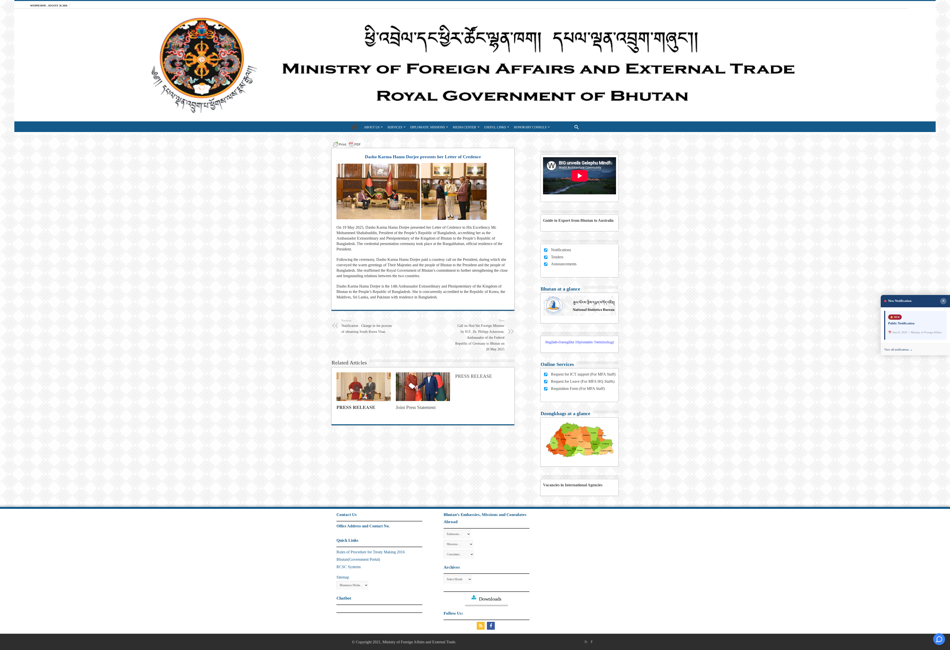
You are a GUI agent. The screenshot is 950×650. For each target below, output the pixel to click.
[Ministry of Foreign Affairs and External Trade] (475, 65)
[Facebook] (491, 626)
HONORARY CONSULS (530, 127)
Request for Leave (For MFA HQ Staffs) (583, 381)
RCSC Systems (348, 567)
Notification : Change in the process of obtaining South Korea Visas (366, 326)
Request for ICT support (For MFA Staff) (583, 374)
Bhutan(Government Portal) (358, 559)
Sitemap (342, 577)
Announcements (563, 264)
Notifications (561, 250)
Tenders (557, 257)
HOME (354, 126)
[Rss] (481, 626)
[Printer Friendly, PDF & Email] (347, 144)
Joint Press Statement (416, 407)
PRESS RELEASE (473, 376)
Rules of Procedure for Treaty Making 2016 (370, 552)
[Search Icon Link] (567, 126)
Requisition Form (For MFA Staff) (578, 388)
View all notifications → (898, 349)
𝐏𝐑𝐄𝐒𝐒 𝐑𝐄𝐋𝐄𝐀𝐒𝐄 (355, 407)
